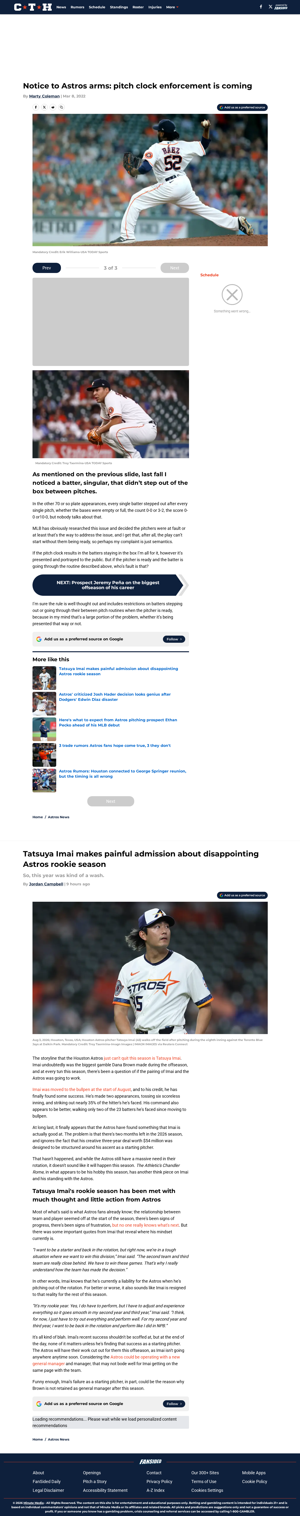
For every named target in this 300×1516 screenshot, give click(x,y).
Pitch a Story (95, 1481)
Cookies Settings (207, 1490)
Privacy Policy (159, 1481)
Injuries (155, 7)
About (38, 1472)
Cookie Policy (254, 1481)
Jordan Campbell (46, 884)
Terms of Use (204, 1481)
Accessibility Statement (105, 1490)
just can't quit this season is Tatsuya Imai (142, 1058)
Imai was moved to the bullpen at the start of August (81, 1089)
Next (174, 267)
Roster (138, 7)
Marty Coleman (44, 96)
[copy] (61, 107)
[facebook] (261, 7)
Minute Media (33, 1503)
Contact (154, 1472)
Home (37, 817)
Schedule (97, 7)
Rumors (77, 7)
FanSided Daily (47, 1481)
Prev (46, 267)
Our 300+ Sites (205, 1472)
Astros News (58, 817)
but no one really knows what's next (145, 1225)
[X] (270, 7)
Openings (92, 1472)
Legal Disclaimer (48, 1490)
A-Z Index (156, 1490)
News (61, 7)
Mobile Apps (254, 1472)
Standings (119, 7)
